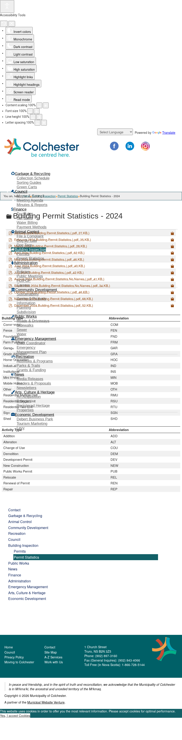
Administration (19, 581)
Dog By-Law (27, 241)
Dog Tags (24, 245)
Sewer (22, 330)
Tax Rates (25, 214)
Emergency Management (28, 586)
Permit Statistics (30, 258)
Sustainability (28, 294)
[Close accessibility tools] (11, 24)
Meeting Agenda (30, 200)
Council (14, 539)
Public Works (18, 563)
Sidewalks (25, 325)
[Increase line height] (39, 117)
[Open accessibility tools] (7, 6)
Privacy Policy (14, 657)
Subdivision (26, 312)
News (12, 569)
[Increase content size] (46, 105)
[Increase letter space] (44, 123)
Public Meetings (30, 276)
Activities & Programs (35, 361)
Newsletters (26, 388)
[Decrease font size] (30, 111)
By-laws (23, 267)
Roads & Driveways (33, 321)
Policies (23, 272)
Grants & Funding (31, 370)
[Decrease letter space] (37, 123)
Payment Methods (32, 227)
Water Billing (27, 223)
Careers (23, 285)
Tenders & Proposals (34, 383)
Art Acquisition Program (29, 399)
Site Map (50, 652)
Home (8, 647)
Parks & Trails (28, 365)
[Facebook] (114, 146)
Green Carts (27, 187)
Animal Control (20, 521)
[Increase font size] (37, 111)
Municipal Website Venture (46, 702)
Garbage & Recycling (25, 515)
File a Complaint (30, 236)
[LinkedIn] (129, 146)
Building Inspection (23, 545)
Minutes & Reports (32, 205)
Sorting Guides (29, 182)
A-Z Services (53, 657)
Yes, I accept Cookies (15, 715)
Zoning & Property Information (32, 301)
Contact (14, 509)
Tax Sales (25, 218)
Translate (168, 132)
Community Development (28, 527)
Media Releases (30, 379)
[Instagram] (145, 146)
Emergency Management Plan (31, 349)
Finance (14, 575)
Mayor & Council (30, 196)
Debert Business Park (35, 419)
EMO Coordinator (31, 343)
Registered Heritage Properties (33, 407)
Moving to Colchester (19, 662)
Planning (24, 307)
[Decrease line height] (33, 117)
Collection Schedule (33, 178)
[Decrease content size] (39, 105)
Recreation (17, 533)
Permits (23, 254)
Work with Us (53, 662)
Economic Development (27, 598)
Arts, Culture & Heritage (27, 592)
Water (21, 334)
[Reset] (4, 24)
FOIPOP (24, 281)
